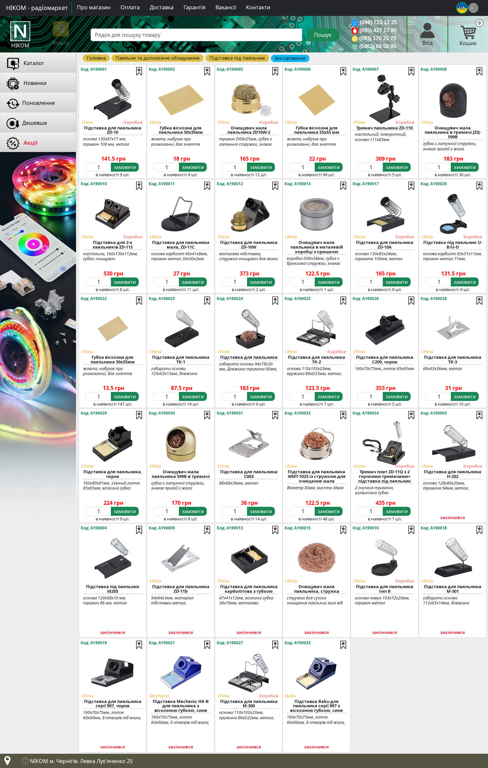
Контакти (258, 7)
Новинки (34, 83)
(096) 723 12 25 (378, 22)
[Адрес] (6, 762)
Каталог (33, 63)
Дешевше (34, 122)
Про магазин (94, 7)
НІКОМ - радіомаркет (37, 8)
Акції (30, 142)
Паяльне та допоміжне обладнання (158, 57)
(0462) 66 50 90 (377, 46)
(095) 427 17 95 (378, 30)
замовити (125, 167)
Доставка (162, 7)
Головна (96, 57)
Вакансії (225, 7)
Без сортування (290, 58)
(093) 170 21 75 (377, 38)
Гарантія (194, 7)
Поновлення (38, 103)
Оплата (130, 7)
